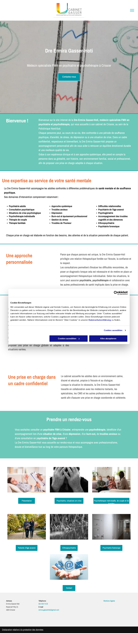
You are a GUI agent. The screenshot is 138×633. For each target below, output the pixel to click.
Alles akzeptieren (108, 338)
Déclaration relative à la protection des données (22, 629)
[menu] (132, 10)
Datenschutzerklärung (100, 320)
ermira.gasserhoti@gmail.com (49, 610)
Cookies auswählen (113, 330)
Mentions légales (109, 601)
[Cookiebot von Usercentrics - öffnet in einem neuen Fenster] (116, 293)
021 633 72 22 (43, 604)
